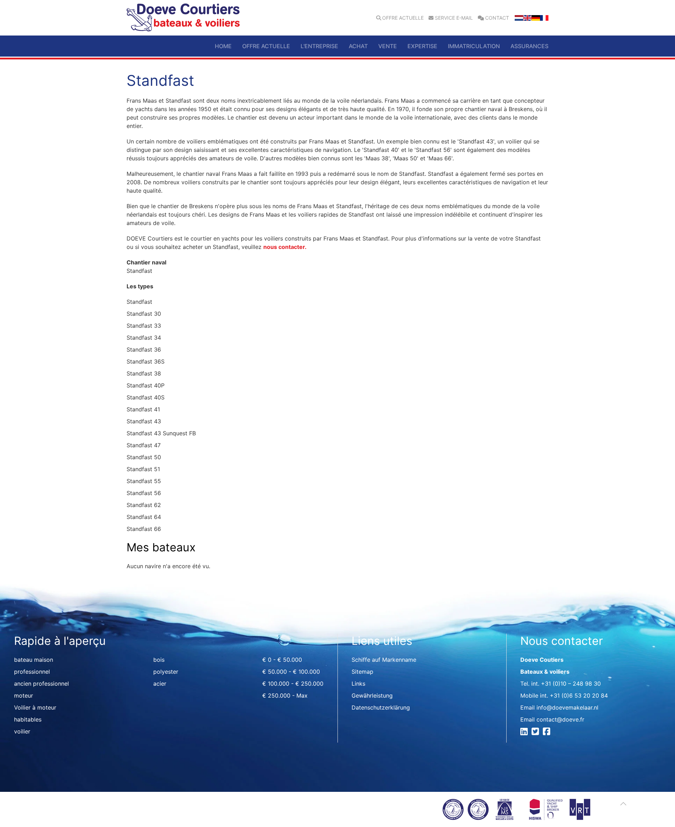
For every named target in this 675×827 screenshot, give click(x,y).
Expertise (422, 46)
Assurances (529, 46)
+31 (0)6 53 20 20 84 (579, 695)
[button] (623, 803)
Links (358, 683)
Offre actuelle (403, 17)
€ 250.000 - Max (285, 695)
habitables (27, 719)
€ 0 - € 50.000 (282, 659)
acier (159, 683)
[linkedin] (525, 732)
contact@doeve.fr (560, 719)
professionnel (32, 671)
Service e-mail (454, 17)
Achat (358, 46)
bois (159, 659)
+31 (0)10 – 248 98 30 (571, 683)
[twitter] (536, 732)
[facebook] (547, 732)
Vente (387, 46)
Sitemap (362, 671)
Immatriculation (474, 46)
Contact (497, 17)
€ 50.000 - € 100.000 (291, 671)
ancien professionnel (41, 683)
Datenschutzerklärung (381, 707)
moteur (23, 695)
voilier (22, 731)
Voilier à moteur (35, 707)
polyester (165, 671)
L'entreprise (319, 46)
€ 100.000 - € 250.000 (292, 683)
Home (223, 46)
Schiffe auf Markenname (384, 659)
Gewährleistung (372, 695)
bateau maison (33, 659)
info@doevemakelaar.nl (567, 707)
